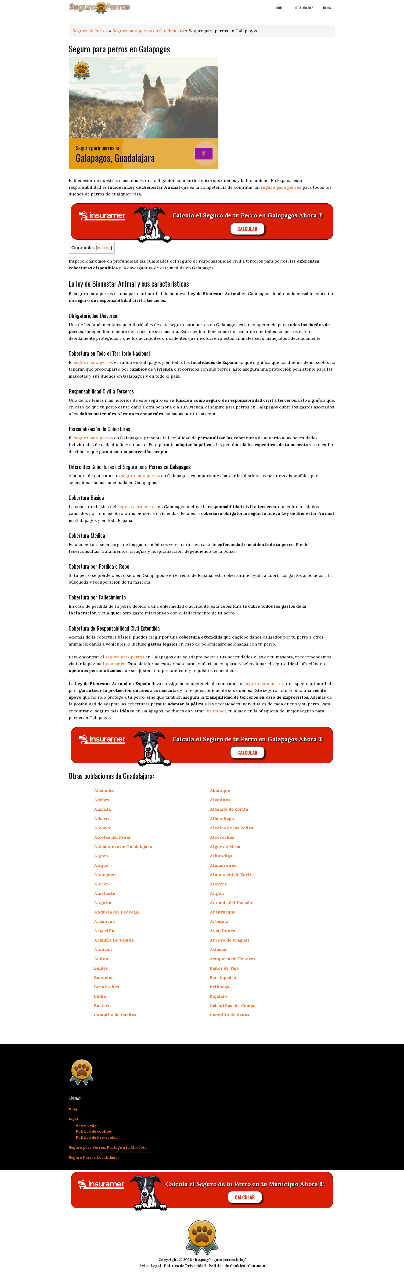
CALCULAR (247, 228)
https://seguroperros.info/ (220, 1259)
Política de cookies (94, 1131)
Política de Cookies (227, 1265)
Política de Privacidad (97, 1137)
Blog (73, 1109)
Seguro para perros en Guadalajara (148, 30)
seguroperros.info (106, 7)
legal (73, 1119)
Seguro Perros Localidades (94, 1157)
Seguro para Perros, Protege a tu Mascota (108, 1147)
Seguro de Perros (90, 30)
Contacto (256, 1265)
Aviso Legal (87, 1125)
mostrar (104, 247)
